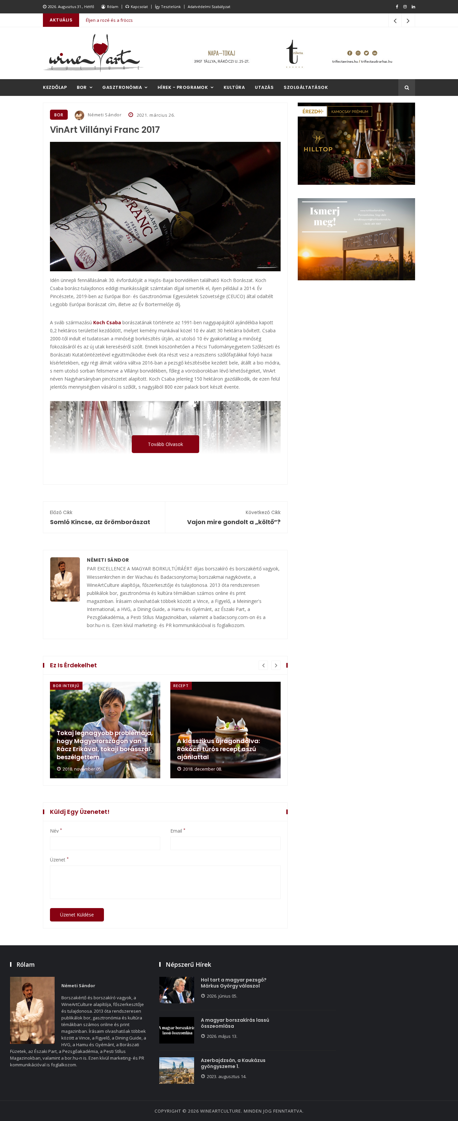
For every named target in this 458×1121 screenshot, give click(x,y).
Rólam (112, 6)
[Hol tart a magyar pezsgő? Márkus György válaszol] (176, 990)
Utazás (264, 87)
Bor (82, 87)
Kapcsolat (139, 6)
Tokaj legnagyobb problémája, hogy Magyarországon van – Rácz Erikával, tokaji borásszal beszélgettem (105, 745)
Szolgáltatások (306, 87)
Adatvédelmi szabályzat (209, 6)
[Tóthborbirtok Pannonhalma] (356, 239)
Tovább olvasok (165, 444)
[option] (105, 730)
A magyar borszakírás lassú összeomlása (235, 1023)
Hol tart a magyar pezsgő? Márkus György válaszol (234, 983)
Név (56, 831)
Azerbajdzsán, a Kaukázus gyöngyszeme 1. (233, 1063)
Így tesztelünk (168, 6)
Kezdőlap (55, 87)
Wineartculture (220, 1111)
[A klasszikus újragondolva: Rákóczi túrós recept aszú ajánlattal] (225, 730)
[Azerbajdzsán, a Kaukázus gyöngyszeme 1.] (176, 1070)
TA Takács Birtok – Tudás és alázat (121, 22)
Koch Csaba (107, 322)
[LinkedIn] (413, 7)
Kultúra (234, 87)
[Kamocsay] (356, 144)
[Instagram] (405, 7)
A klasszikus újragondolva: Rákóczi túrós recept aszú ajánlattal (218, 749)
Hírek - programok (183, 87)
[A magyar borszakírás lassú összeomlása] (176, 1030)
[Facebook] (397, 7)
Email (177, 831)
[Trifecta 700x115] (292, 53)
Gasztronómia (122, 87)
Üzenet (59, 860)
